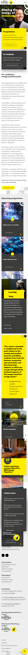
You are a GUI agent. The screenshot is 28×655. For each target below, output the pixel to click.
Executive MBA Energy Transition (13, 597)
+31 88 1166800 (6, 547)
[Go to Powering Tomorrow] (19, 267)
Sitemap (4, 640)
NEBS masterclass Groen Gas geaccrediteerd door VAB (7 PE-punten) (13, 507)
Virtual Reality (7, 325)
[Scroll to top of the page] (24, 651)
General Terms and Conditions (10, 645)
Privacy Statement (6, 648)
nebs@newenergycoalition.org (10, 549)
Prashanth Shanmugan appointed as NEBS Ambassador (14, 514)
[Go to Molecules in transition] (19, 232)
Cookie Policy (5, 651)
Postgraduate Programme (12, 604)
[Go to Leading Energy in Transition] (19, 404)
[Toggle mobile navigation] (25, 2)
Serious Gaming (8, 328)
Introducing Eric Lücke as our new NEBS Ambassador (14, 499)
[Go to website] (9, 631)
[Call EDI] (21, 2)
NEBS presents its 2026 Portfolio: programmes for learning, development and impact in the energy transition (13, 523)
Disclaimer (4, 643)
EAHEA (13, 593)
